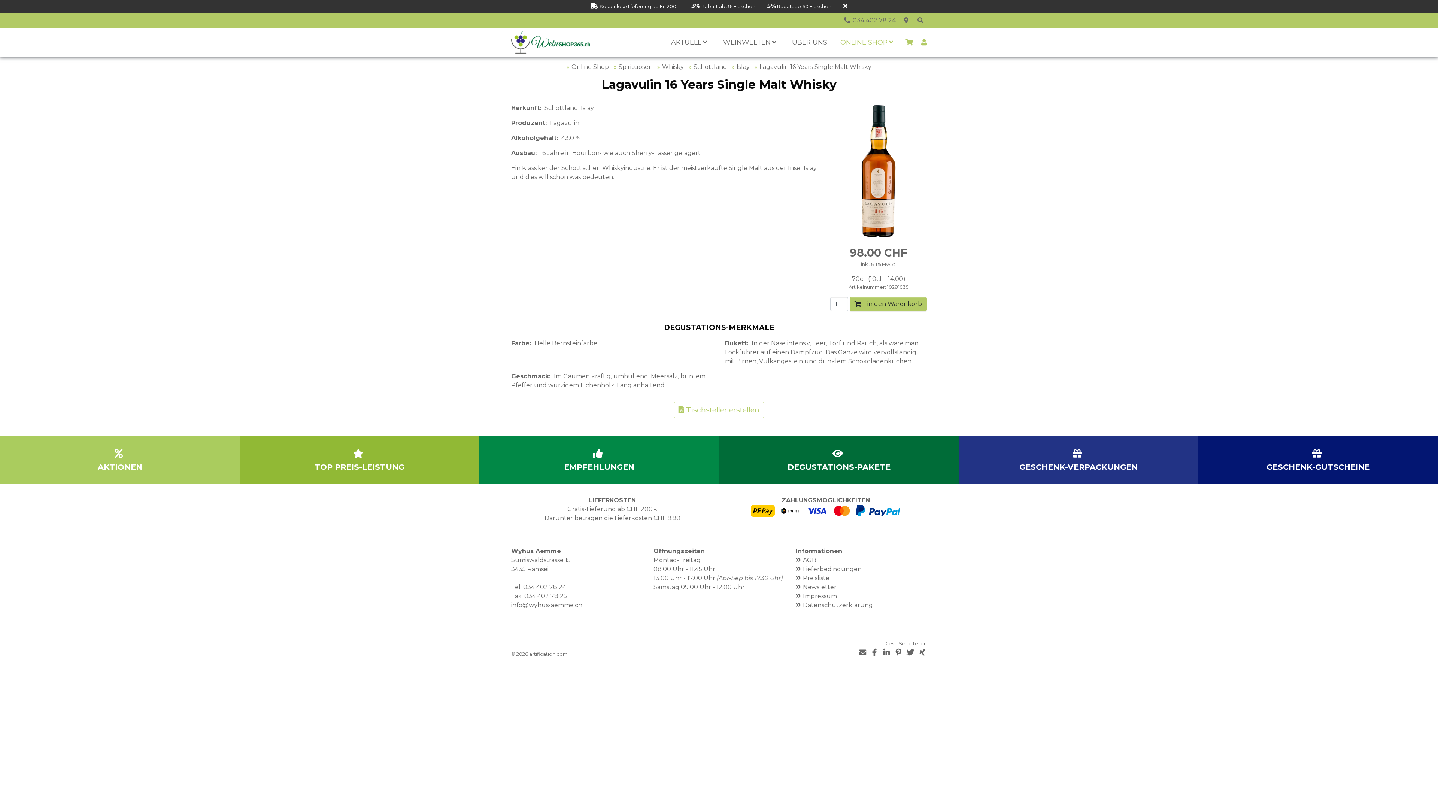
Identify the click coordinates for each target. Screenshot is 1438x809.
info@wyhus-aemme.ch (546, 605)
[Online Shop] (920, 21)
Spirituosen (636, 66)
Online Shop (590, 66)
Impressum (820, 596)
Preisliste (816, 578)
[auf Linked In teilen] (886, 652)
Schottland (710, 66)
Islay (743, 66)
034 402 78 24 (544, 587)
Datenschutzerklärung (838, 605)
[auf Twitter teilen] (910, 652)
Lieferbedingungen (832, 569)
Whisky (673, 66)
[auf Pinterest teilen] (898, 652)
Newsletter (820, 587)
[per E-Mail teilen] (862, 652)
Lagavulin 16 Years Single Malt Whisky (815, 66)
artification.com (548, 654)
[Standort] (906, 21)
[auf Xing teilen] (922, 652)
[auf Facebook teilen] (874, 652)
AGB (809, 560)
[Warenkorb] (909, 42)
